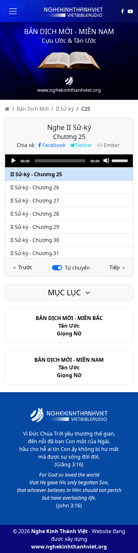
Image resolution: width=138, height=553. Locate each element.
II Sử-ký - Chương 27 (34, 200)
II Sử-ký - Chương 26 (34, 187)
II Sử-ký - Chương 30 (34, 240)
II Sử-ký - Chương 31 (34, 253)
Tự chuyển (77, 267)
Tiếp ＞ (117, 267)
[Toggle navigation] (13, 11)
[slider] (121, 160)
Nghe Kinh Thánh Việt (59, 531)
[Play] (13, 160)
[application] (69, 160)
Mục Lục (65, 292)
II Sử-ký (65, 108)
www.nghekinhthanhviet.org (69, 546)
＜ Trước (22, 267)
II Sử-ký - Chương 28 (34, 213)
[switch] (57, 267)
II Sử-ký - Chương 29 (34, 226)
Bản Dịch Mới (33, 108)
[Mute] (106, 160)
